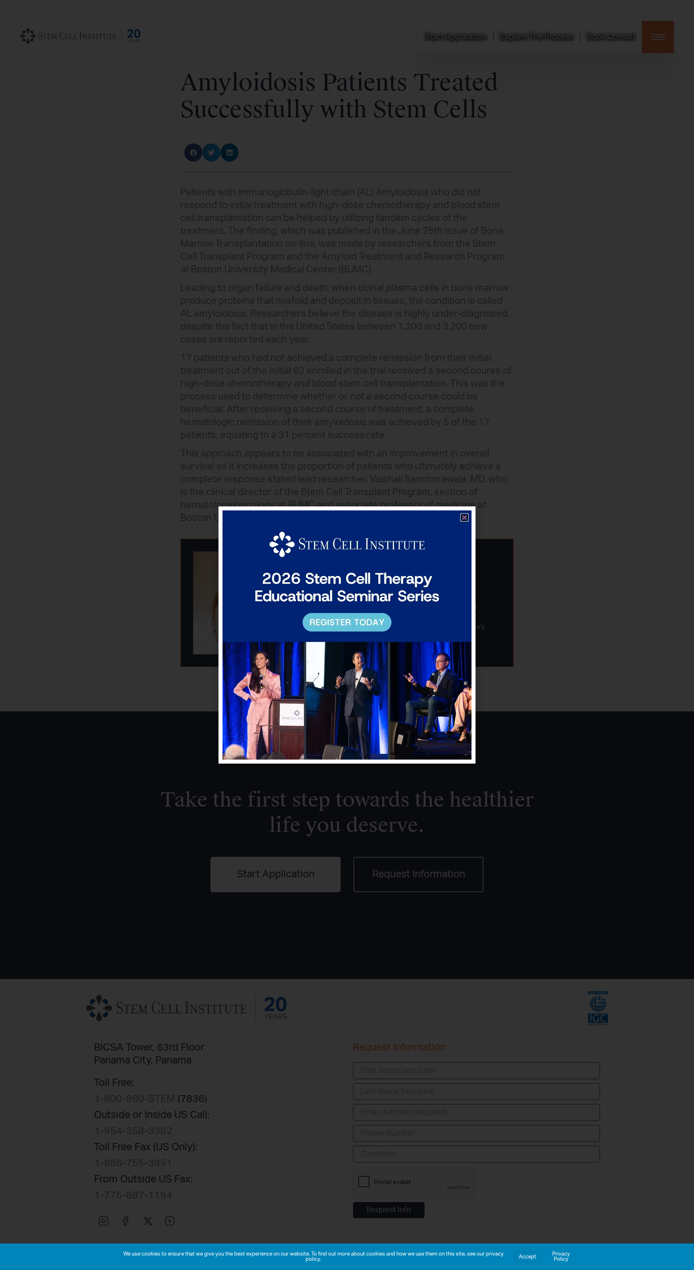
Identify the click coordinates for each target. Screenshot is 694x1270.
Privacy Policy (561, 1257)
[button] (464, 517)
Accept (527, 1257)
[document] (347, 635)
